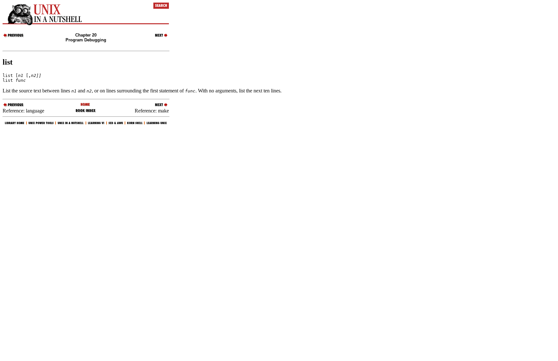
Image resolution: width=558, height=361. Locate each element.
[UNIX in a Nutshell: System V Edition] (86, 105)
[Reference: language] (14, 36)
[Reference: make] (157, 36)
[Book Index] (85, 112)
